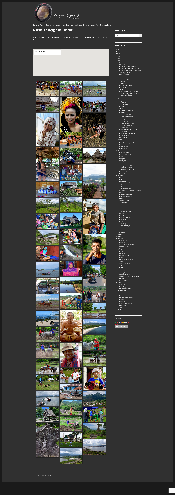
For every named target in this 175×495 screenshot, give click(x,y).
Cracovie (121, 286)
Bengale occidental (126, 166)
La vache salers (125, 122)
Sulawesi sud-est (126, 212)
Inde (119, 150)
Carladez (123, 103)
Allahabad (124, 164)
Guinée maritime (124, 147)
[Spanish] (117, 324)
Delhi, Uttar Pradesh (125, 154)
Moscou (123, 82)
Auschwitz (122, 284)
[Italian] (126, 322)
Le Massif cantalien (126, 126)
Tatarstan (123, 87)
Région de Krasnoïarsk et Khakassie (131, 93)
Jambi (122, 221)
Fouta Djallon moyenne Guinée (128, 143)
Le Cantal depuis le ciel (127, 124)
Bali (120, 177)
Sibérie (121, 89)
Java (120, 179)
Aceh (122, 215)
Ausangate (122, 273)
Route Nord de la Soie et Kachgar (130, 68)
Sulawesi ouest (125, 208)
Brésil (119, 59)
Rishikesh (124, 171)
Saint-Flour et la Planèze (128, 133)
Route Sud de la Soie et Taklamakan (131, 70)
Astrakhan (124, 76)
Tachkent (122, 261)
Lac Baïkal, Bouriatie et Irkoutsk (130, 91)
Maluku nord (124, 187)
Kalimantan (122, 181)
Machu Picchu (123, 280)
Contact (50, 475)
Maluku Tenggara (126, 189)
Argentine (121, 55)
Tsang (121, 307)
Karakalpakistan (124, 255)
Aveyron (121, 101)
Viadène (123, 106)
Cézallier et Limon (126, 114)
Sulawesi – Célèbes (124, 200)
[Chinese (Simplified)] (117, 322)
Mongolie (120, 238)
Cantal (121, 108)
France (120, 99)
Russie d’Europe (124, 74)
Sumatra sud (124, 231)
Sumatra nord (125, 227)
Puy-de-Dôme (123, 137)
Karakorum (122, 242)
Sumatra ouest (125, 229)
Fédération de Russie (124, 72)
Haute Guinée (123, 148)
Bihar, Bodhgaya (124, 152)
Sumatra (121, 213)
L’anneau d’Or (125, 80)
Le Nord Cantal (125, 127)
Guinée (120, 139)
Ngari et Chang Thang (125, 303)
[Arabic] (115, 322)
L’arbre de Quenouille (127, 116)
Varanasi (123, 173)
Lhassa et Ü (122, 301)
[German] (123, 322)
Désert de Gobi (123, 240)
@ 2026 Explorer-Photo (40, 475)
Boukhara (122, 252)
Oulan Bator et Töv (124, 246)
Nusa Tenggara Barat (127, 194)
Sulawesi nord (125, 206)
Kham (121, 296)
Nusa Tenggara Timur (127, 196)
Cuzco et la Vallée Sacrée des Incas (129, 276)
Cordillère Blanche (124, 275)
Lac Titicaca (122, 278)
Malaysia (120, 234)
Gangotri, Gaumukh (126, 168)
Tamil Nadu (122, 160)
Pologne (120, 282)
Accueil (118, 49)
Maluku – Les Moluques (126, 183)
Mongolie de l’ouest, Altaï (126, 244)
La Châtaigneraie (125, 120)
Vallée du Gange (124, 162)
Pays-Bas (120, 267)
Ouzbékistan (121, 250)
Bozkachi (122, 254)
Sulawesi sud (124, 210)
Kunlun (121, 299)
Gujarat (121, 156)
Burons (123, 112)
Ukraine (120, 309)
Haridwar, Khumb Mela (127, 169)
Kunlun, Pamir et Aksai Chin (129, 66)
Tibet (119, 292)
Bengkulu (123, 219)
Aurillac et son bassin (127, 110)
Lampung (123, 223)
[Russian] (115, 324)
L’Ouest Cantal (125, 118)
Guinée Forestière (124, 145)
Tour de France (125, 135)
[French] (121, 322)
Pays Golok (122, 305)
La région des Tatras (125, 288)
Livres (118, 51)
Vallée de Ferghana (124, 263)
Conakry (121, 141)
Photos (118, 53)
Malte (119, 236)
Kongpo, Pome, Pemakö (126, 298)
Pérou (119, 269)
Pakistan (120, 265)
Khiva (121, 257)
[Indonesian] (125, 322)
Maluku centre (125, 185)
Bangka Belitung (125, 217)
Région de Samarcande (126, 259)
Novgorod (124, 83)
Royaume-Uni (122, 290)
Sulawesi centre (125, 204)
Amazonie (122, 271)
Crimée (123, 78)
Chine (119, 62)
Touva (122, 97)
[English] (119, 322)
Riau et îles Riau (125, 225)
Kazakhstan (121, 233)
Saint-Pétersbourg (126, 85)
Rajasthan (122, 158)
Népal (119, 248)
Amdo (121, 294)
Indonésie (121, 175)
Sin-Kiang (122, 64)
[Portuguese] (128, 322)
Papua (121, 198)
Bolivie (120, 57)
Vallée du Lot (124, 104)
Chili (119, 61)
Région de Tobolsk (126, 95)
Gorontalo (124, 202)
